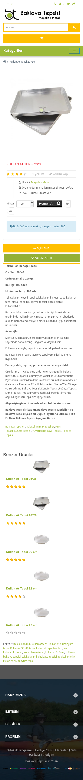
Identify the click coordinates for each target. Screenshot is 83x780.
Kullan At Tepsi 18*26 (21, 515)
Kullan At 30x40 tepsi (22, 648)
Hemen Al (48, 203)
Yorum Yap (60, 174)
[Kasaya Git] (73, 3)
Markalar (61, 750)
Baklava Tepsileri (15, 426)
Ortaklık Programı (19, 750)
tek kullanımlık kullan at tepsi (31, 644)
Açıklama (42, 248)
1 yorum (38, 174)
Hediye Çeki (43, 750)
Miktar (10, 203)
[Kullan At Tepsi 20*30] (41, 110)
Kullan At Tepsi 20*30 (22, 61)
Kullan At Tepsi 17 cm (21, 625)
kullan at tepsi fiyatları (49, 648)
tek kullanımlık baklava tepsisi (39, 656)
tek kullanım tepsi (33, 652)
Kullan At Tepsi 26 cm (21, 552)
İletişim (48, 755)
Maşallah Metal (40, 182)
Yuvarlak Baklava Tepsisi (46, 431)
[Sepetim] (68, 3)
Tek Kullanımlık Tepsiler (40, 426)
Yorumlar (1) (43, 258)
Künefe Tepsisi (22, 431)
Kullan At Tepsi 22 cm (21, 588)
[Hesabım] (61, 3)
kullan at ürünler (54, 652)
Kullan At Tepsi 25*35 (21, 478)
